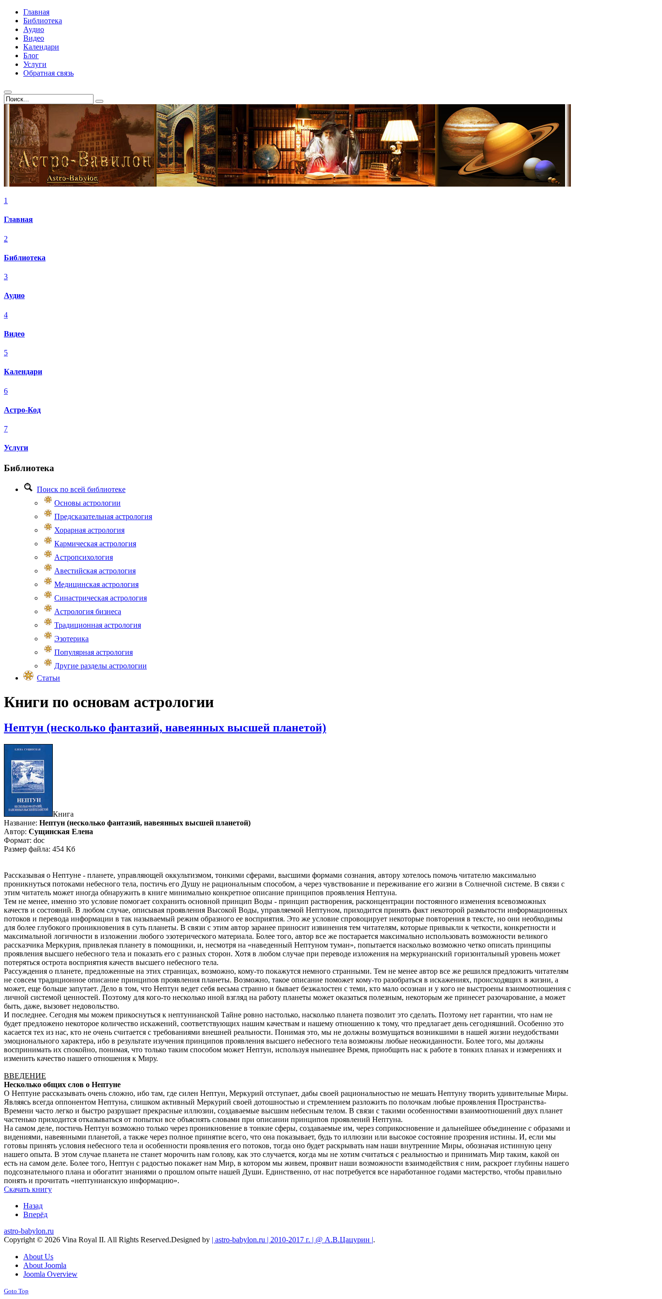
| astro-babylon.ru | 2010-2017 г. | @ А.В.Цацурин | (292, 1240)
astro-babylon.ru (29, 1231)
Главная (18, 219)
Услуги (16, 448)
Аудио (14, 295)
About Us (38, 1256)
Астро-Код (22, 410)
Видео (14, 334)
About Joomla (44, 1265)
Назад (33, 1206)
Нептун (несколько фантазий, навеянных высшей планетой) (165, 727)
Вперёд (35, 1214)
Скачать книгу (28, 1189)
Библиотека (25, 257)
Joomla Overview (50, 1274)
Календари (23, 371)
